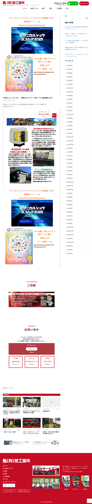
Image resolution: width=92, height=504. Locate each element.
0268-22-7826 (16, 361)
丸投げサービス (34, 8)
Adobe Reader (74, 471)
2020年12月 (70, 182)
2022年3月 (70, 129)
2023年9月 (70, 99)
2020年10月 (70, 189)
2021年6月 (70, 159)
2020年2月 (70, 219)
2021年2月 (70, 174)
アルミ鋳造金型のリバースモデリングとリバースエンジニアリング (41, 443)
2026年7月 (70, 69)
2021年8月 (70, 152)
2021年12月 (70, 137)
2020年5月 (70, 208)
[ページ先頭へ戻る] (65, 477)
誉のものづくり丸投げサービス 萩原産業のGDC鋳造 (32, 412)
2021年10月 (70, 144)
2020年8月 (70, 197)
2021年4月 (70, 167)
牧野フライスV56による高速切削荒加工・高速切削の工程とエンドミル (11, 412)
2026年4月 (70, 80)
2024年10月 (70, 92)
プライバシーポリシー (10, 482)
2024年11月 (70, 88)
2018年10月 (70, 242)
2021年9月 (70, 148)
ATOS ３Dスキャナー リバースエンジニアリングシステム (31, 432)
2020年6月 (70, 204)
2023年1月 (70, 110)
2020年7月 (70, 201)
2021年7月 (70, 156)
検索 (66, 16)
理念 (51, 8)
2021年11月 (70, 141)
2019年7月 (70, 238)
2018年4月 (70, 246)
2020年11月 (70, 186)
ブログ (67, 8)
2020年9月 (70, 193)
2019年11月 (70, 231)
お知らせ (13, 100)
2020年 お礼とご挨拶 (9, 432)
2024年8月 (70, 95)
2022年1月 (70, 133)
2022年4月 (70, 125)
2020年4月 (70, 212)
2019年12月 (70, 227)
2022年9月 (70, 118)
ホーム (25, 8)
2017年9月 (70, 253)
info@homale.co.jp (31, 361)
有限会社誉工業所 (48, 502)
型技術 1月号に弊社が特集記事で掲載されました (51, 432)
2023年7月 (70, 103)
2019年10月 (70, 235)
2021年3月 (70, 171)
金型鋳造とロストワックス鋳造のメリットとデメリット (21, 443)
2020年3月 (70, 216)
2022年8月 (70, 122)
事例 (43, 8)
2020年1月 (70, 223)
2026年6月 (70, 73)
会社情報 (59, 8)
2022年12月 (70, 114)
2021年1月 (70, 178)
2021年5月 (70, 163)
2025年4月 (70, 84)
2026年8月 (70, 65)
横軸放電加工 (46, 411)
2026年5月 (70, 77)
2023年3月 (70, 107)
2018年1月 (70, 250)
